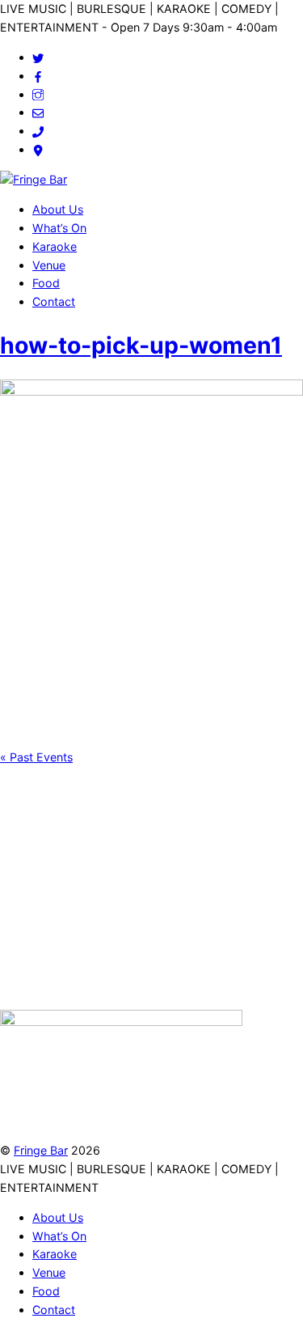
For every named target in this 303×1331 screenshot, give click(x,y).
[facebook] (38, 76)
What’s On (59, 228)
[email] (38, 112)
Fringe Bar (41, 1150)
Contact (53, 301)
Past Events (36, 757)
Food (46, 283)
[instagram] (38, 94)
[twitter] (38, 57)
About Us (57, 209)
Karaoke (54, 246)
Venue (48, 265)
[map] (38, 149)
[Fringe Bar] (33, 179)
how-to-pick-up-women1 (141, 345)
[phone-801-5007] (38, 131)
